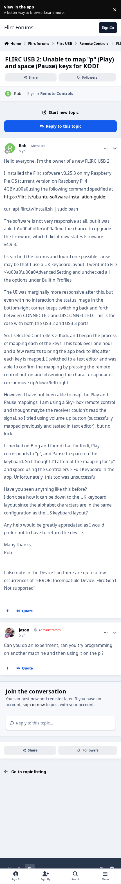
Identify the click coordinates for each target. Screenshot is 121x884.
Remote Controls (56, 93)
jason (24, 630)
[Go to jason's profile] (10, 632)
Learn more (11, 9)
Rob (17, 93)
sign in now (34, 704)
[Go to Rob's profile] (8, 94)
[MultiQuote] (7, 611)
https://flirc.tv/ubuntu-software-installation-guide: (55, 197)
